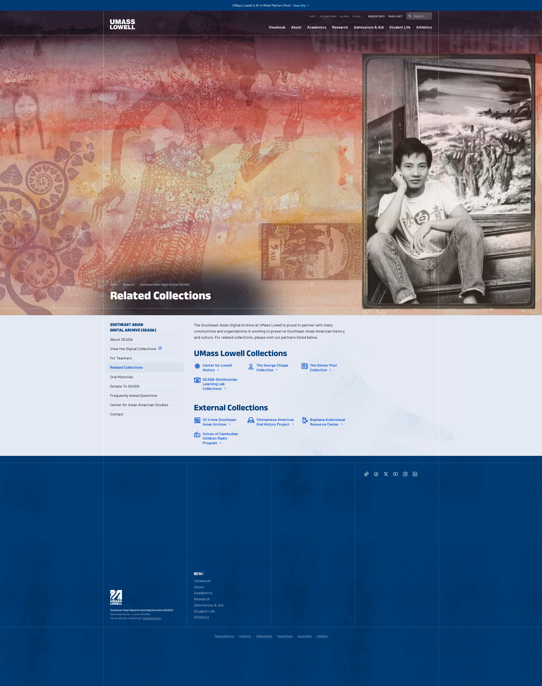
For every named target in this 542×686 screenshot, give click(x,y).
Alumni (344, 16)
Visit (313, 16)
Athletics (424, 27)
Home (113, 284)
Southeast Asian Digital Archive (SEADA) (164, 284)
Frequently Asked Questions (133, 395)
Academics (316, 27)
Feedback (322, 635)
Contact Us (245, 635)
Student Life (400, 27)
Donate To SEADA (125, 386)
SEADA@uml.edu (152, 618)
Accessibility (305, 635)
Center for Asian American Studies (139, 404)
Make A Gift (395, 16)
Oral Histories (121, 376)
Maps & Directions (224, 635)
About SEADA (121, 339)
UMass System (264, 635)
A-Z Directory (327, 16)
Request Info (376, 16)
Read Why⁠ (299, 5)
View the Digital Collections (133, 348)
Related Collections (126, 367)
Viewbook (277, 27)
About (296, 27)
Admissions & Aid (369, 27)
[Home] (122, 24)
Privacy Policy (285, 635)
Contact (116, 414)
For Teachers (121, 358)
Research (340, 27)
